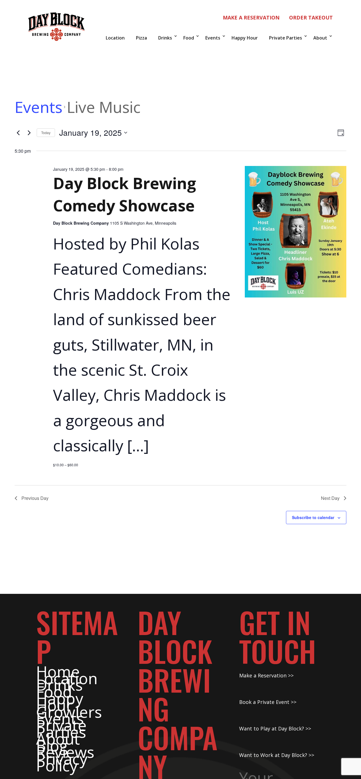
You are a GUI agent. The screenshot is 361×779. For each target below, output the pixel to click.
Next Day (330, 498)
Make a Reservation (251, 17)
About (320, 38)
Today (45, 132)
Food (188, 38)
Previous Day (35, 498)
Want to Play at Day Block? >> (275, 728)
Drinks (165, 38)
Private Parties (285, 38)
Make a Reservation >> (266, 675)
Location (115, 38)
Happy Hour (245, 38)
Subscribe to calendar (313, 517)
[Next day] (29, 132)
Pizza (141, 38)
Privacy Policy (61, 762)
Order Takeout (311, 17)
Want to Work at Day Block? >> (276, 755)
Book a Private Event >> (267, 702)
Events (212, 38)
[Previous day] (18, 132)
